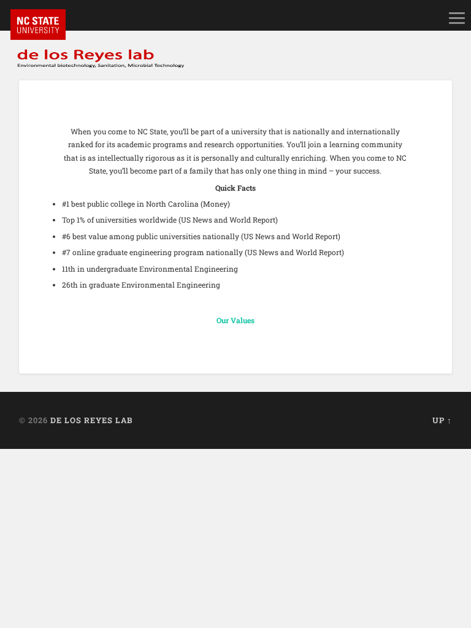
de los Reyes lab (91, 420)
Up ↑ (442, 420)
